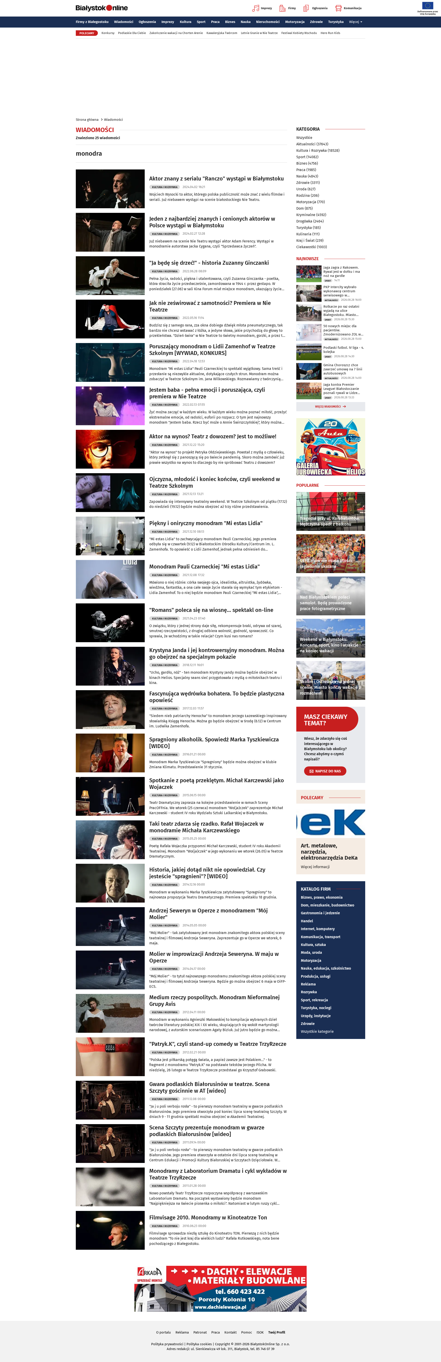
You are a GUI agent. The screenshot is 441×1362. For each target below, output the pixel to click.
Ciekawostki (306, 247)
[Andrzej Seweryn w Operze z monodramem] (110, 926)
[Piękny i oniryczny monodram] (110, 536)
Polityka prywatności (167, 1344)
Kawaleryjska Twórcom (221, 32)
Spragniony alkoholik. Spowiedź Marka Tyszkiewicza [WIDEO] (214, 742)
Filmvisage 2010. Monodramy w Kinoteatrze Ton (208, 1217)
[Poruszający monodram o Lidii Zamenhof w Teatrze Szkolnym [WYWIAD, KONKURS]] (110, 362)
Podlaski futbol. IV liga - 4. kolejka (343, 350)
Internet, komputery (318, 929)
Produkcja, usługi (316, 976)
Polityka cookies (199, 1344)
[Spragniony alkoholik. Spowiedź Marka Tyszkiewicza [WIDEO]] (110, 753)
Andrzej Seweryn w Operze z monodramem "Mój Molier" (208, 913)
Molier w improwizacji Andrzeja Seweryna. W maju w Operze (214, 957)
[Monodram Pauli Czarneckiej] (110, 579)
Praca (215, 22)
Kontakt (230, 1332)
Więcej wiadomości (328, 406)
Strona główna (87, 120)
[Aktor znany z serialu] (110, 188)
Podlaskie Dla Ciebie (132, 32)
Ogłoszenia (320, 8)
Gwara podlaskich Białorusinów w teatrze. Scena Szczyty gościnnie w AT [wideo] (209, 1087)
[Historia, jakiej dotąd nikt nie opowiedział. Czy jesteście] (110, 883)
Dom (300, 208)
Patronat (200, 1332)
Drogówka (304, 221)
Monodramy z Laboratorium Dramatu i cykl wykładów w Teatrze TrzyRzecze (218, 1174)
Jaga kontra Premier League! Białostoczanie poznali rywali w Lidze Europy (341, 389)
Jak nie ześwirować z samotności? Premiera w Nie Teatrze (210, 306)
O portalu (163, 1332)
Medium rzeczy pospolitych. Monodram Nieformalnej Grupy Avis (214, 1000)
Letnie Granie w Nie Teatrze (259, 32)
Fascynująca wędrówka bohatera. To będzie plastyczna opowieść (216, 697)
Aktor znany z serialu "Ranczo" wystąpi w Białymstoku (216, 178)
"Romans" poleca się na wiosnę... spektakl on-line (211, 610)
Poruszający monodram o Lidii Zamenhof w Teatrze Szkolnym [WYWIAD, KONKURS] (212, 349)
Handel (307, 921)
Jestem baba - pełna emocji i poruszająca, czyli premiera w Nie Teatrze (207, 393)
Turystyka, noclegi (316, 1008)
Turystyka (336, 22)
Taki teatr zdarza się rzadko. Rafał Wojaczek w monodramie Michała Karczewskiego (206, 827)
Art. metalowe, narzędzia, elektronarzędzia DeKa (329, 852)
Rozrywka (309, 992)
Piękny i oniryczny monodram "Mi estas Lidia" (206, 523)
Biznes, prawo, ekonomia (322, 897)
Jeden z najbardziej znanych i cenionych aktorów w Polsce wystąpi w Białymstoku (212, 222)
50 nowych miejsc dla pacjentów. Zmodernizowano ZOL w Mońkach (342, 330)
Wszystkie (304, 138)
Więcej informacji (315, 867)
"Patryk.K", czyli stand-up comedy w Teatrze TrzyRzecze (217, 1044)
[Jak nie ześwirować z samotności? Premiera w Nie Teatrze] (110, 319)
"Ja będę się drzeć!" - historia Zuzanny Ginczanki (209, 263)
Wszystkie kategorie (317, 1031)
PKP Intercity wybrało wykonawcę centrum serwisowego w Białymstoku (339, 291)
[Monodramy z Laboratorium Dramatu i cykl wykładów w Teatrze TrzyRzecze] (110, 1187)
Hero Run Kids (330, 32)
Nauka (246, 22)
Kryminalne (305, 215)
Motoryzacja (295, 22)
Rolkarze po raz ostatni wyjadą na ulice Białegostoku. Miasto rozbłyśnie (341, 310)
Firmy (292, 8)
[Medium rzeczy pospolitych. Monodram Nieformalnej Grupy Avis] (110, 1013)
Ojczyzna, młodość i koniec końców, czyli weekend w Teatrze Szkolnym (214, 482)
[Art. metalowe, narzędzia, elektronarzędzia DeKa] (330, 821)
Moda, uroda (311, 952)
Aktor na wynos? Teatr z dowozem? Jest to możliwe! (212, 436)
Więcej (354, 22)
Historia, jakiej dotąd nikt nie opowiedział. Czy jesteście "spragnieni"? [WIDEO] (207, 873)
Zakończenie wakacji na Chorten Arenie (176, 32)
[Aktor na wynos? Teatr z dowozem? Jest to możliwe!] (110, 449)
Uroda (301, 189)
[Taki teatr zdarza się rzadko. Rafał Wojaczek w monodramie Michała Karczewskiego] (110, 839)
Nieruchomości (268, 22)
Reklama (308, 984)
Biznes (230, 22)
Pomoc (246, 1332)
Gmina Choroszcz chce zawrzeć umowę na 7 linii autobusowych (342, 369)
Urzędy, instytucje (316, 1016)
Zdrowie (316, 22)
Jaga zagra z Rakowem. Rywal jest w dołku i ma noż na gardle (341, 271)
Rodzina (303, 195)
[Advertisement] (220, 77)
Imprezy (266, 8)
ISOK (260, 1332)
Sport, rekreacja (314, 1000)
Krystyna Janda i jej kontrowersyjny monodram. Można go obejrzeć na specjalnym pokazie (216, 653)
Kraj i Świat (305, 240)
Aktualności (306, 144)
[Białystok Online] (102, 8)
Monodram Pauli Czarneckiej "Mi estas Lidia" (204, 566)
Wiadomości (123, 22)
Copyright (222, 1344)
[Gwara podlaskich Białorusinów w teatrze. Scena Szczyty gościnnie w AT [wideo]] (110, 1100)
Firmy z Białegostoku (92, 22)
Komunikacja (353, 8)
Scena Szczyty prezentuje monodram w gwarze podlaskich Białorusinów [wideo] (206, 1130)
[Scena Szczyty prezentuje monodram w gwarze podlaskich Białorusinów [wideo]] (110, 1143)
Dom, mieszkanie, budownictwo (327, 905)
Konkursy (108, 32)
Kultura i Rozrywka (164, 187)
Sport (201, 22)
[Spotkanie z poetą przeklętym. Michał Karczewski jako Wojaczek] (110, 796)
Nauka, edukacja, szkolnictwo (326, 968)
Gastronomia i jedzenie (320, 913)
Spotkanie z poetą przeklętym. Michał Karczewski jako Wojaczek (216, 783)
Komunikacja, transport (320, 937)
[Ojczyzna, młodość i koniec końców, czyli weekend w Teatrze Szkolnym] (110, 492)
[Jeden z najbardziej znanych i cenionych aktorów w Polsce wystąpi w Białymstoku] (110, 232)
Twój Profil (276, 1332)
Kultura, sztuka (313, 945)
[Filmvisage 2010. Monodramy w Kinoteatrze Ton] (110, 1230)
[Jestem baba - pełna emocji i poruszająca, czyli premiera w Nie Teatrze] (110, 405)
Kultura (185, 22)
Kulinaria (303, 234)
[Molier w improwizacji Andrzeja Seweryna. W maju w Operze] (110, 970)
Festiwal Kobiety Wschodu (299, 32)
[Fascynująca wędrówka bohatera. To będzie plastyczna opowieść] (110, 709)
